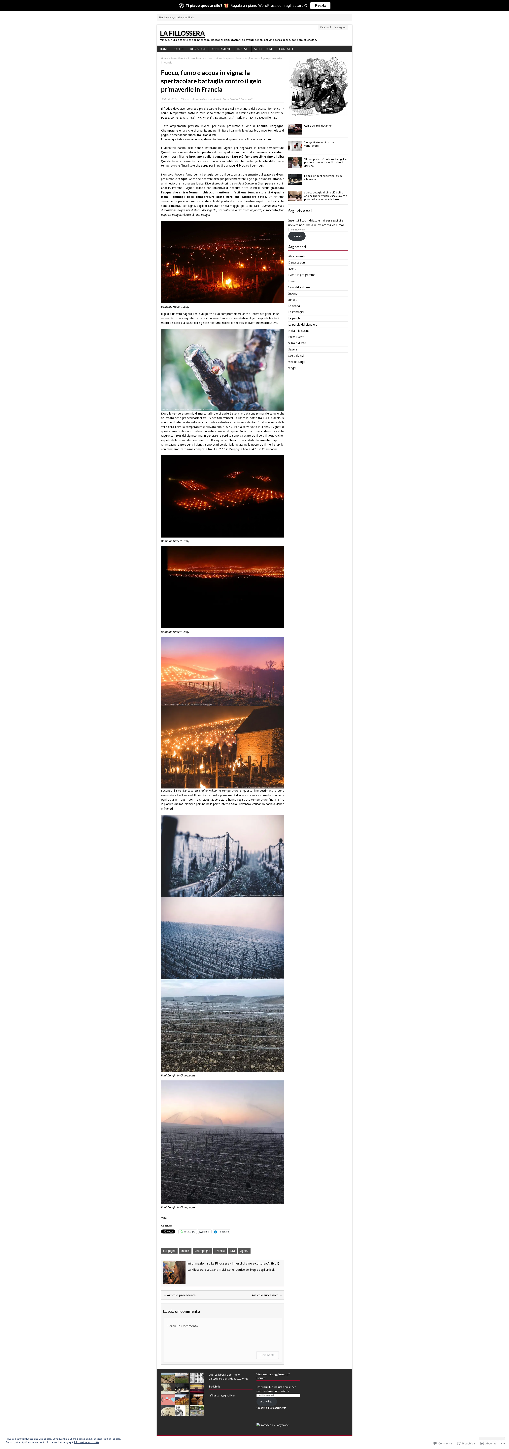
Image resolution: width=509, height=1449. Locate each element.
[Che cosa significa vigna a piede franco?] (168, 1381)
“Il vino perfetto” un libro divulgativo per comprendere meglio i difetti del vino (326, 162)
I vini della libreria (299, 287)
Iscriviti (297, 236)
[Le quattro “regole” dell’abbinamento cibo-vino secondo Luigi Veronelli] (168, 1414)
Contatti (286, 49)
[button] (318, 86)
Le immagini (296, 312)
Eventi (292, 268)
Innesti (243, 49)
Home (164, 49)
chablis (185, 1251)
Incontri (293, 293)
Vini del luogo (296, 362)
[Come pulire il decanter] (295, 132)
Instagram (340, 27)
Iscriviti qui (266, 1401)
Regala (320, 5)
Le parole (294, 318)
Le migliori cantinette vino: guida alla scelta (323, 177)
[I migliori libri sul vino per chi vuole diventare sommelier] (197, 1403)
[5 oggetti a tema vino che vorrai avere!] (295, 149)
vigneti (244, 1251)
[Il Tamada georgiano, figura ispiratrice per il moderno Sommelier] (197, 1414)
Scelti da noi (296, 355)
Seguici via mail (300, 211)
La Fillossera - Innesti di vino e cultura (199, 99)
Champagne (202, 1251)
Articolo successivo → (267, 1295)
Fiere (291, 281)
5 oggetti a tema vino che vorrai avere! (319, 144)
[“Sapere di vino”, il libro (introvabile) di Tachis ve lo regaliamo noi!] (168, 1392)
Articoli (272, 1263)
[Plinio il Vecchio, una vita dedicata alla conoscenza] (182, 1414)
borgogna (169, 1251)
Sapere (179, 49)
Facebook (325, 27)
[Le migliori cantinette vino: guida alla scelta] (295, 182)
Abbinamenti (221, 49)
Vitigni (292, 368)
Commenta (267, 1355)
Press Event (229, 99)
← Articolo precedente (179, 1295)
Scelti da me (263, 49)
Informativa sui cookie (86, 1442)
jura (232, 1251)
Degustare (198, 49)
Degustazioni (296, 262)
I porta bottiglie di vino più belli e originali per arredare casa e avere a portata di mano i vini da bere (325, 196)
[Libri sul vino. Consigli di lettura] (197, 1392)
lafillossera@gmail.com (222, 1395)
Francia (220, 1251)
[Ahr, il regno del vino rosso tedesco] (182, 1403)
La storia (294, 306)
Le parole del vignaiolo (302, 324)
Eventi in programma (301, 275)
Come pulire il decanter (318, 125)
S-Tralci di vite (297, 343)
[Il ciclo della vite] (182, 1381)
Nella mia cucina (298, 331)
